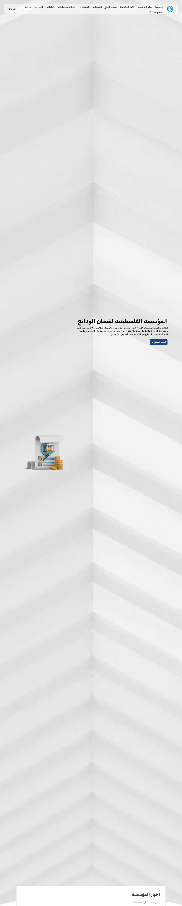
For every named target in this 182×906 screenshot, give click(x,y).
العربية (28, 7)
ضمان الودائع (110, 7)
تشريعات (97, 7)
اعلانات (50, 7)
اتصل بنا (39, 7)
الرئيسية (159, 7)
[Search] (150, 12)
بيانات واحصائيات (66, 7)
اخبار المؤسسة (127, 7)
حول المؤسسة (145, 7)
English (158, 12)
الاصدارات (84, 7)
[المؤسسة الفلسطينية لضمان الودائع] (170, 9)
